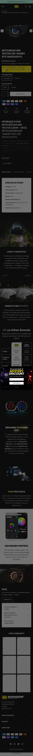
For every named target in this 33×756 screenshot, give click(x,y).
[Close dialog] (1, 367)
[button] (16, 383)
